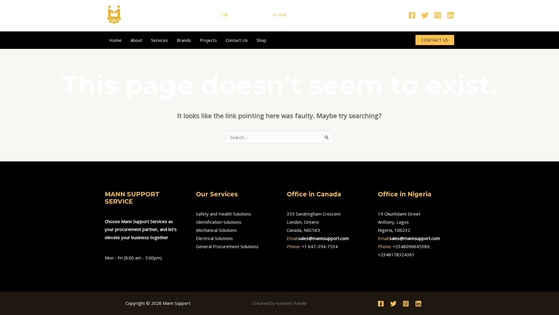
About (136, 40)
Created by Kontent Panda (279, 303)
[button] (434, 40)
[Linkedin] (450, 15)
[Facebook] (412, 15)
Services (159, 40)
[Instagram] (437, 15)
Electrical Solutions (214, 238)
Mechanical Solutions (216, 230)
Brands (184, 40)
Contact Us (237, 40)
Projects (208, 40)
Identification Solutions (218, 222)
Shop (261, 40)
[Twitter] (425, 15)
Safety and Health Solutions (223, 214)
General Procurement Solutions (227, 246)
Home (115, 40)
